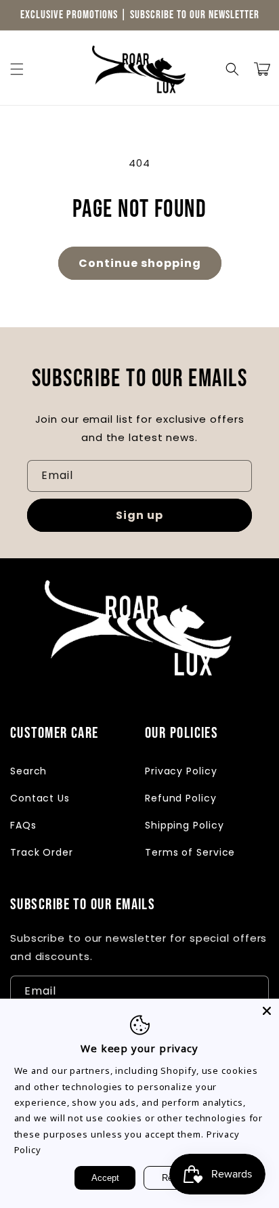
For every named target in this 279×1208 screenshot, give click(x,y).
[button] (17, 69)
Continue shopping (140, 263)
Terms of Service (190, 852)
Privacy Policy (181, 771)
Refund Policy (181, 798)
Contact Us (40, 798)
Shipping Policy (184, 825)
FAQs (23, 825)
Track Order (41, 852)
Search (28, 771)
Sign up (139, 515)
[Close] (267, 1011)
